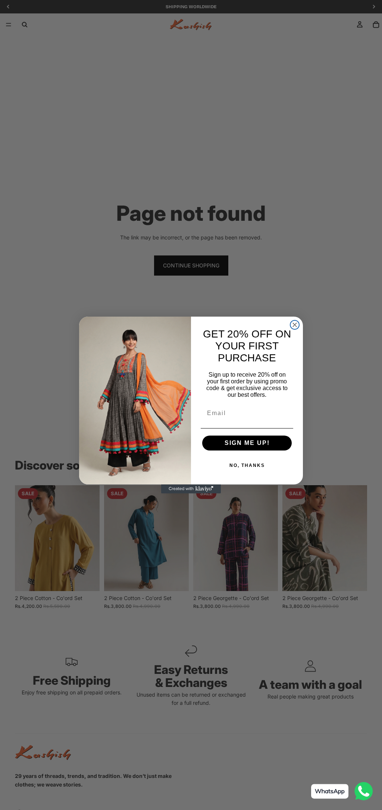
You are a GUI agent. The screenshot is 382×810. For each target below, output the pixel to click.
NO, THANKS (247, 465)
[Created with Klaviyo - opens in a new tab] (191, 488)
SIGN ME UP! (247, 443)
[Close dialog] (294, 324)
